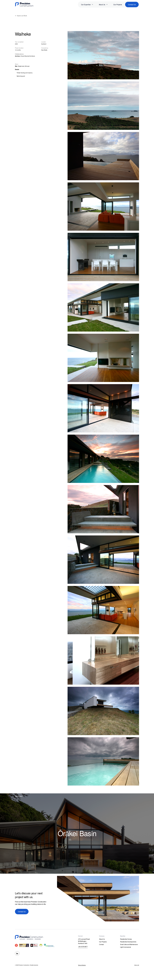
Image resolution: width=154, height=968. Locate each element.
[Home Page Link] (24, 4)
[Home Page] (29, 937)
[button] (87, 4)
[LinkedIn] (17, 953)
